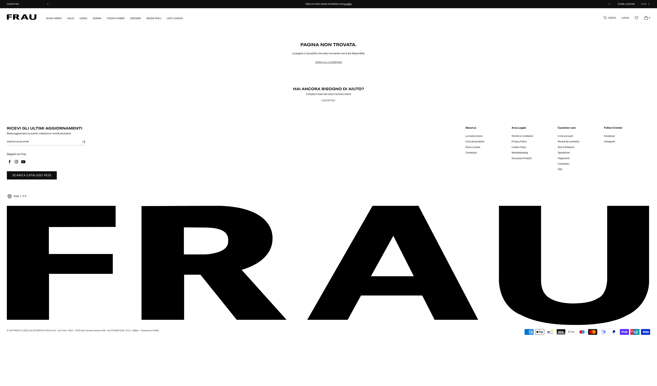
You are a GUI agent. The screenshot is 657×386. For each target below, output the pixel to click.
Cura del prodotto (474, 141)
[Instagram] (16, 161)
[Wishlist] (636, 18)
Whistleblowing (520, 152)
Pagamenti (564, 158)
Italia (16, 196)
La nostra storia (473, 136)
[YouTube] (23, 161)
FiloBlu (155, 330)
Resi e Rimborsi (566, 147)
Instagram (609, 141)
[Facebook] (9, 161)
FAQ (560, 169)
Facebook (609, 136)
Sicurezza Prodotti (522, 158)
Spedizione (564, 152)
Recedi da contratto (568, 141)
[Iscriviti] (83, 142)
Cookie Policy (519, 147)
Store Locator (472, 147)
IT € (24, 196)
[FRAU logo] (21, 17)
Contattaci (13, 4)
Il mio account (565, 136)
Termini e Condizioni (522, 136)
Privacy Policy (519, 141)
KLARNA (348, 4)
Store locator (626, 4)
